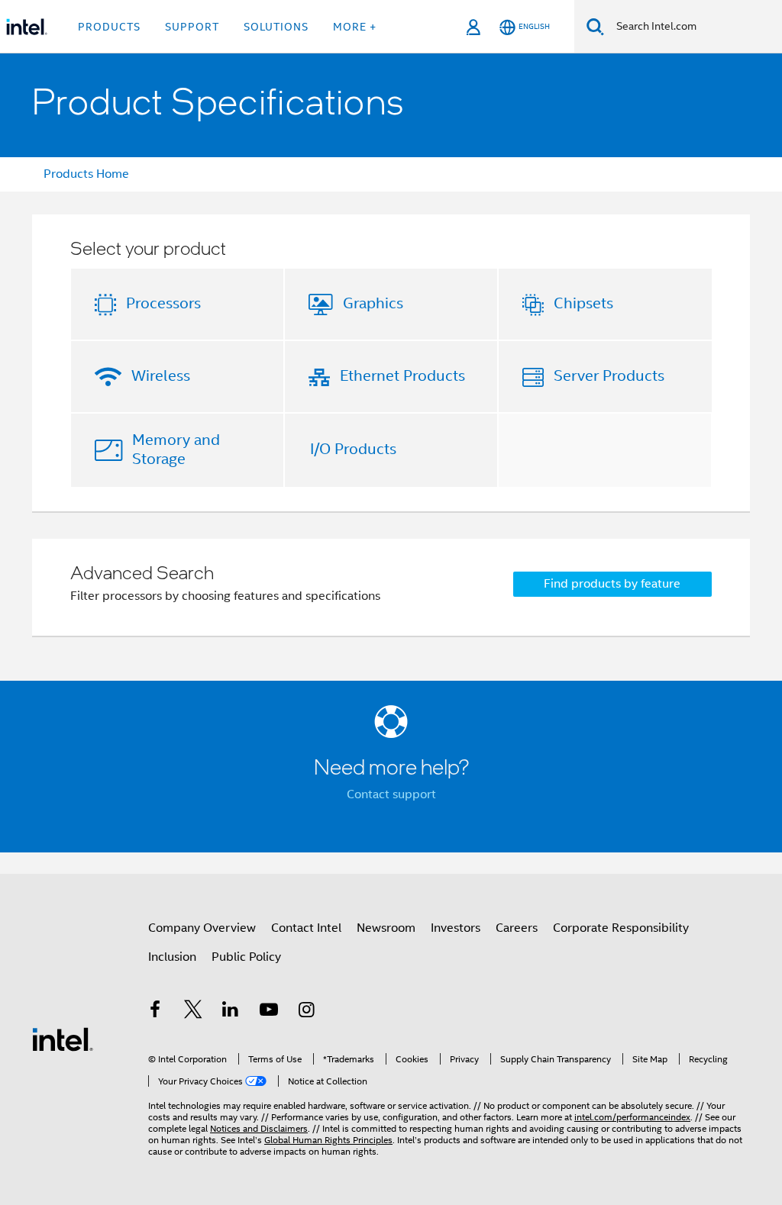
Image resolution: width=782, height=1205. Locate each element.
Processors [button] (163, 303)
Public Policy (246, 957)
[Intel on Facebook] (155, 1012)
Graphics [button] (373, 303)
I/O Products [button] (353, 449)
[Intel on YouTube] (269, 1012)
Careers (517, 928)
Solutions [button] (276, 27)
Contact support (391, 794)
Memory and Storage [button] (176, 449)
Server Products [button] (609, 375)
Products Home (86, 174)
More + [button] (354, 27)
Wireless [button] (160, 375)
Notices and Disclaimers (259, 1128)
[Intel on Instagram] (306, 1012)
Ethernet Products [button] (402, 375)
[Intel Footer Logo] (62, 1038)
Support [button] (192, 27)
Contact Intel (306, 928)
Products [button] (109, 27)
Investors (455, 928)
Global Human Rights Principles (328, 1139)
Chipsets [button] (583, 303)
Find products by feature (612, 583)
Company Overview (202, 928)
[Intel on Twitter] (193, 1012)
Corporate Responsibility (621, 928)
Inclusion (172, 957)
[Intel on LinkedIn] (231, 1012)
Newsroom (386, 928)
